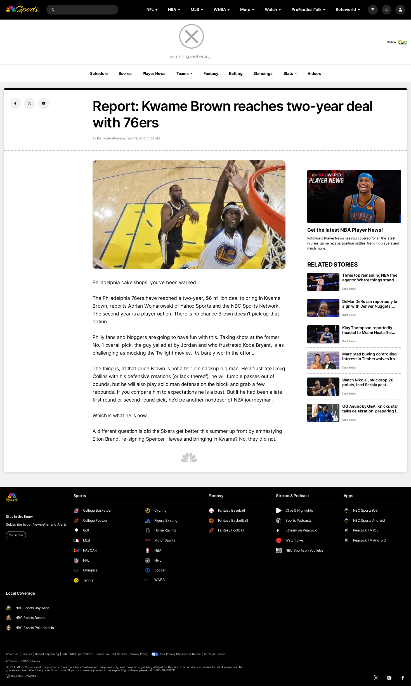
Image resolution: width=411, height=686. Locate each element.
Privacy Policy (139, 654)
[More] (373, 10)
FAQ (64, 654)
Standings (263, 73)
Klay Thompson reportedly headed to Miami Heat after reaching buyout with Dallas (368, 330)
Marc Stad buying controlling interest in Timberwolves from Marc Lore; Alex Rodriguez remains (370, 356)
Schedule (99, 73)
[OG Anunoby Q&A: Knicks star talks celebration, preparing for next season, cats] (323, 413)
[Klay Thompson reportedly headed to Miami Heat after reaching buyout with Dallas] (323, 334)
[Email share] (43, 103)
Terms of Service (214, 654)
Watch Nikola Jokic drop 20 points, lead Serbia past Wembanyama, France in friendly (367, 382)
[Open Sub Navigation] (157, 9)
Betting (235, 73)
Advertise (12, 654)
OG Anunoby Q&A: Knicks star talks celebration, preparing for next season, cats (371, 408)
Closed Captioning (47, 654)
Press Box (102, 654)
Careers (27, 654)
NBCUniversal (32, 661)
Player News (154, 73)
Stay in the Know (19, 516)
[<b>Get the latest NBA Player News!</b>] (354, 196)
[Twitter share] (29, 103)
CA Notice (193, 654)
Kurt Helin (104, 138)
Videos (314, 73)
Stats (288, 73)
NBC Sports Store (82, 654)
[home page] (22, 9)
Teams (182, 73)
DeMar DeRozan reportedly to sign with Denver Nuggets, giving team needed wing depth (371, 303)
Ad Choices (119, 654)
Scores (125, 73)
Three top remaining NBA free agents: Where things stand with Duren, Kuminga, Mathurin (371, 277)
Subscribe (16, 535)
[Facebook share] (15, 103)
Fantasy (211, 73)
